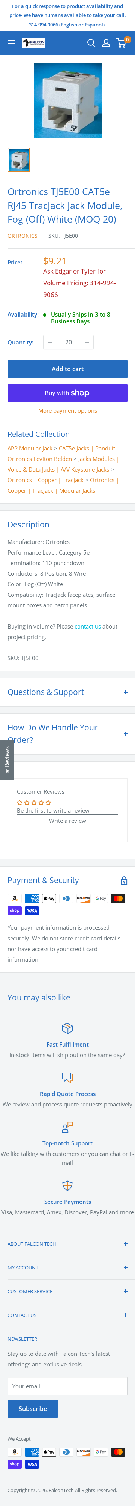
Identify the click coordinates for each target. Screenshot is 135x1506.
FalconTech (61, 1490)
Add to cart (68, 369)
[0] (121, 43)
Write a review (67, 820)
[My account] (106, 43)
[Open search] (91, 43)
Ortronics (23, 235)
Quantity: (20, 342)
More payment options (67, 410)
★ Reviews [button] (6, 760)
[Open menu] (11, 43)
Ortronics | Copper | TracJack (46, 480)
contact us (88, 626)
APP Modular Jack (30, 448)
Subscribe (33, 1409)
